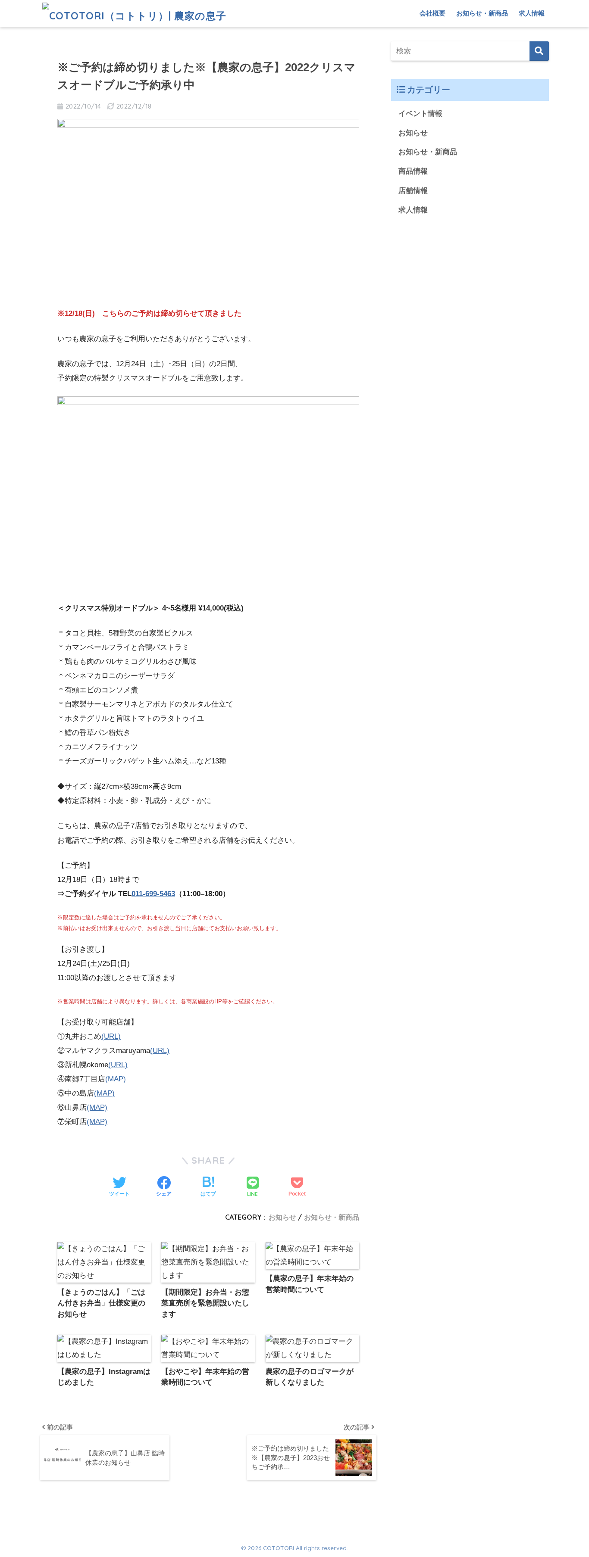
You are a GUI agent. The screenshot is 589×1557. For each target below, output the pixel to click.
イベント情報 (420, 113)
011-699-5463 (153, 894)
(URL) (111, 1036)
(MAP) (115, 1079)
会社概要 (432, 13)
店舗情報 (413, 191)
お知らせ (282, 1217)
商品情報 (413, 171)
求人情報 (532, 13)
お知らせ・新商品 (482, 13)
